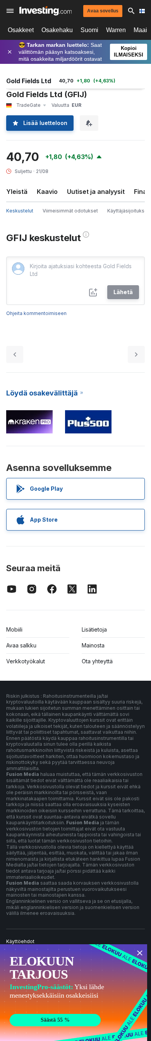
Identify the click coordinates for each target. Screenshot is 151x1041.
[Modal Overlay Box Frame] (73, 992)
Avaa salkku (21, 645)
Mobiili (14, 629)
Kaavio (47, 191)
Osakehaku (57, 30)
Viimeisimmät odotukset (70, 211)
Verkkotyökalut (25, 661)
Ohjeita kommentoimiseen (36, 313)
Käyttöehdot (20, 941)
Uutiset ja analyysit (96, 191)
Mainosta (93, 645)
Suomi (89, 30)
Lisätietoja (94, 629)
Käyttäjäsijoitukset (128, 211)
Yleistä (16, 191)
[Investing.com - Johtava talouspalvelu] (45, 10)
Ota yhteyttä (97, 661)
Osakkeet (21, 30)
